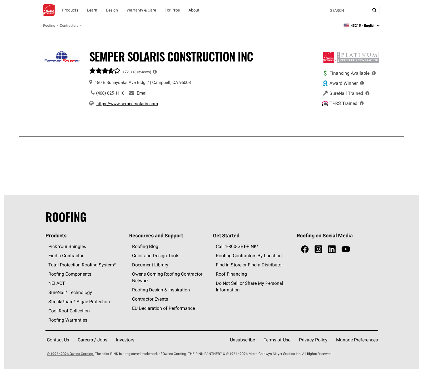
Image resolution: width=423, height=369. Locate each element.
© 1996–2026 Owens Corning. (70, 353)
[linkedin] (332, 249)
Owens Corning (49, 10)
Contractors (69, 25)
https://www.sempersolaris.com (127, 103)
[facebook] (305, 249)
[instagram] (318, 249)
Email (142, 93)
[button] (155, 71)
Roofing (49, 25)
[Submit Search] (374, 10)
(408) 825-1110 (110, 93)
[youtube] (346, 249)
